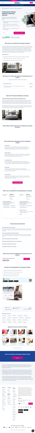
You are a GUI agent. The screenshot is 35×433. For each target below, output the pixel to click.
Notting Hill (9, 317)
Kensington (14, 315)
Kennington (20, 322)
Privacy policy (9, 400)
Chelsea (9, 315)
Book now (17, 357)
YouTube (26, 407)
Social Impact (4, 399)
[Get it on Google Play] (10, 281)
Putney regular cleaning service (23, 378)
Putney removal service (12, 378)
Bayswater (4, 317)
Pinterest (24, 407)
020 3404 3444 (9, 309)
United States (19, 427)
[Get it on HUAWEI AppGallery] (16, 281)
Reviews (8, 390)
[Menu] (3, 2)
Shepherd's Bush (27, 317)
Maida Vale (4, 322)
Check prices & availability (17, 182)
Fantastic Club (4, 396)
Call (31, 2)
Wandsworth (15, 317)
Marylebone (9, 322)
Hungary (25, 427)
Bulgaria (30, 427)
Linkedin (31, 407)
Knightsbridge (21, 317)
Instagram (28, 407)
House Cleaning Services (5, 8)
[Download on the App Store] (5, 281)
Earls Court (4, 315)
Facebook (19, 407)
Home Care (14, 418)
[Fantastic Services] (17, 2)
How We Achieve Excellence (3, 394)
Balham (25, 322)
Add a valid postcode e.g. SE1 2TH (7, 37)
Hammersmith (20, 315)
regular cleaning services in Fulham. (21, 154)
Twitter (21, 407)
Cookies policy (9, 404)
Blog (2, 406)
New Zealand (12, 427)
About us (8, 389)
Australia (6, 427)
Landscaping (14, 394)
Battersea (25, 315)
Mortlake (14, 322)
